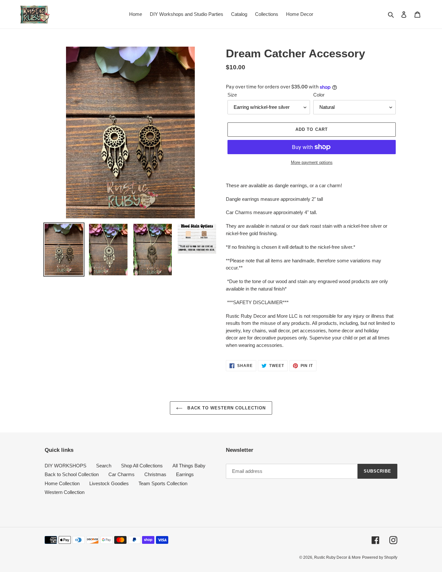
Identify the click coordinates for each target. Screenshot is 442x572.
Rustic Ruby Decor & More (337, 557)
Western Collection (64, 492)
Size (232, 94)
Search (103, 465)
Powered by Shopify (379, 557)
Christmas (155, 474)
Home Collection (62, 483)
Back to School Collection (72, 474)
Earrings (185, 474)
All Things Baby (188, 465)
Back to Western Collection (226, 408)
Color (319, 94)
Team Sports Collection (162, 483)
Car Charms (121, 474)
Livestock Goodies (109, 483)
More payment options (312, 162)
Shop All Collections (142, 465)
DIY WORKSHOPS (65, 465)
